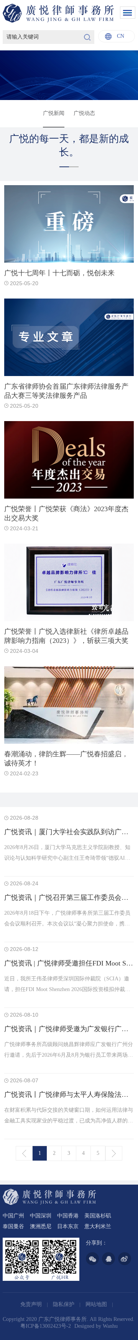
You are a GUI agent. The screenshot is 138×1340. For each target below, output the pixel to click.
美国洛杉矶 (97, 1216)
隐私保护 (64, 1304)
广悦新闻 (53, 113)
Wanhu (110, 1326)
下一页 (113, 1153)
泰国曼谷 (13, 1226)
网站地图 (96, 1304)
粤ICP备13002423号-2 (45, 1326)
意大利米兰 (97, 1226)
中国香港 (68, 1216)
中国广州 (13, 1216)
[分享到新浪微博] (124, 1258)
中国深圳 (40, 1216)
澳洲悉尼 (40, 1226)
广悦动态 (84, 113)
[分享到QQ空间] (108, 1258)
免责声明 (31, 1304)
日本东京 (68, 1226)
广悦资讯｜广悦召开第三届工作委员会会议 (69, 897)
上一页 (24, 1153)
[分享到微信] (92, 1258)
